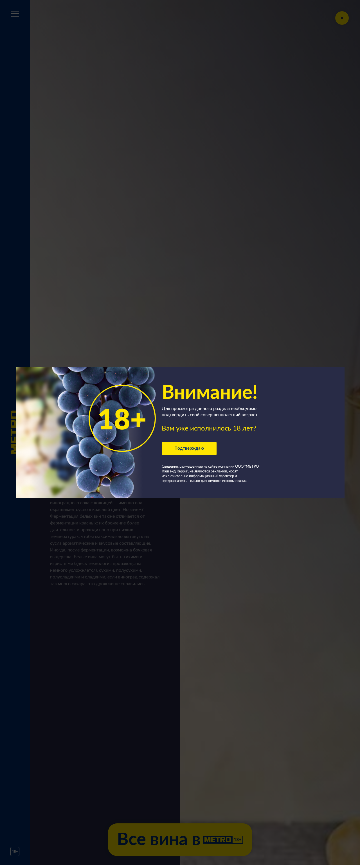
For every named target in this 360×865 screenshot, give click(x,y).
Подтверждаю (189, 448)
